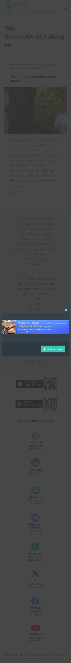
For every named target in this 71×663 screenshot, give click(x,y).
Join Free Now (53, 349)
